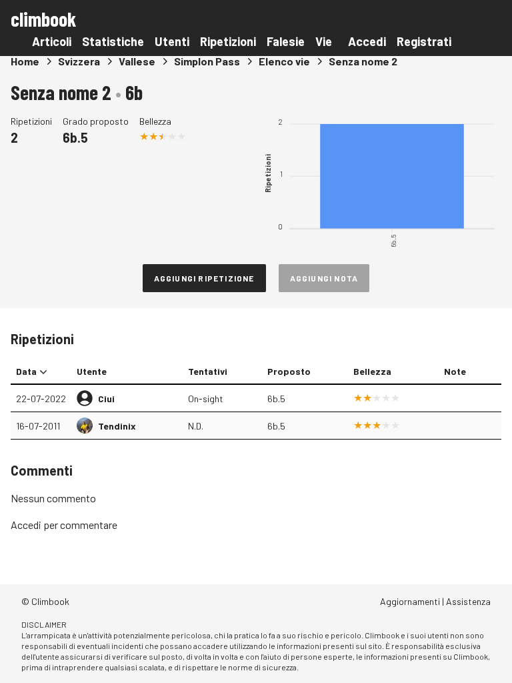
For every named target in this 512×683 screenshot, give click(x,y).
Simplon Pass (207, 61)
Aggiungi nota (324, 278)
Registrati (424, 41)
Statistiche (113, 41)
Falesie (286, 41)
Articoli (51, 41)
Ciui (106, 398)
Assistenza (468, 601)
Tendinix (117, 426)
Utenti (172, 41)
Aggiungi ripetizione (204, 278)
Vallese (137, 61)
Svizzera (79, 61)
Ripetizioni (228, 41)
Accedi (367, 41)
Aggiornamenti (410, 601)
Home (25, 61)
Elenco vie (284, 61)
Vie (323, 41)
